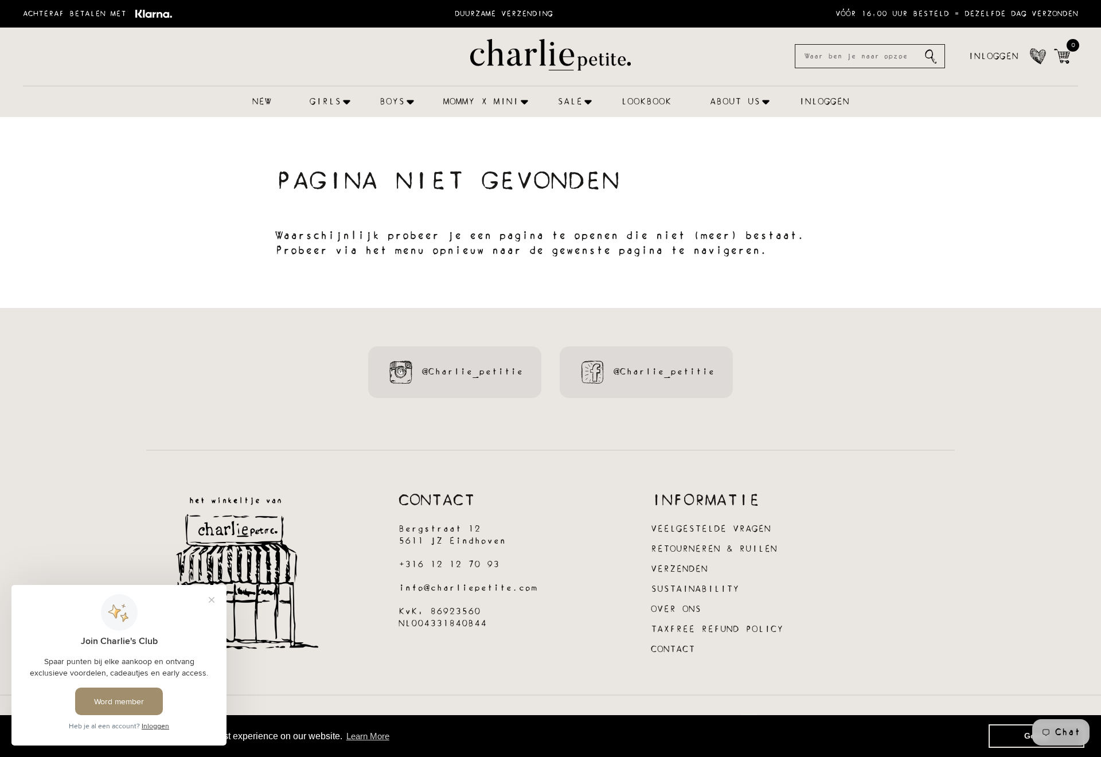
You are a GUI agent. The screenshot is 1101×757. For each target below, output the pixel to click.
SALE (570, 102)
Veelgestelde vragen (711, 529)
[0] (1062, 56)
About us (735, 102)
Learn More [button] (367, 736)
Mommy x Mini (481, 102)
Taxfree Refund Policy (717, 629)
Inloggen (993, 56)
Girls (325, 102)
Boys (392, 102)
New (261, 102)
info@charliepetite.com (468, 588)
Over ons (676, 609)
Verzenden (679, 569)
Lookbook (646, 102)
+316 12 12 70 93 (449, 565)
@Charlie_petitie (472, 372)
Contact (673, 649)
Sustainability (695, 589)
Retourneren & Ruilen (714, 549)
